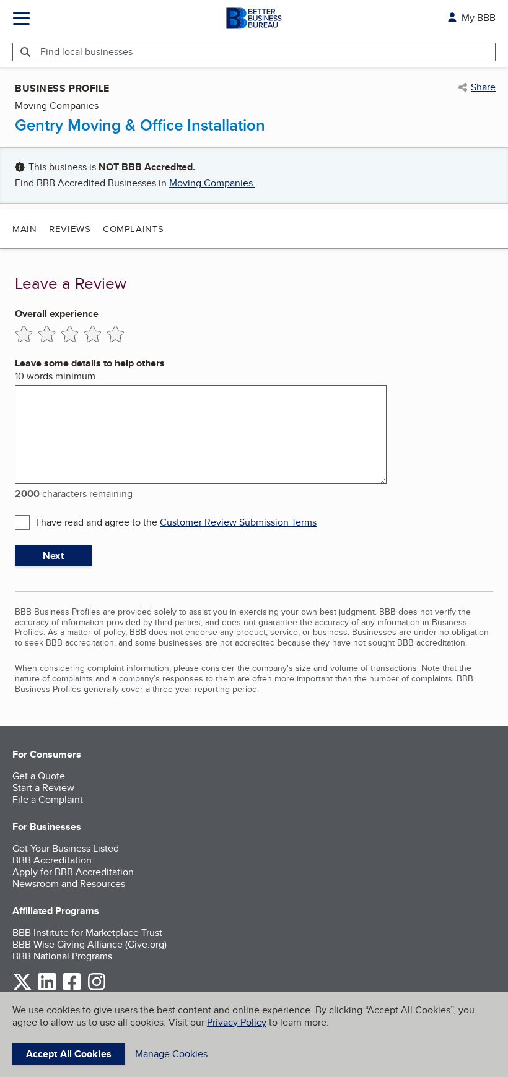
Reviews (69, 228)
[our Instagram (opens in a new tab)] (97, 988)
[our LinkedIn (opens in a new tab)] (47, 988)
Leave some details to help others (90, 363)
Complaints (133, 228)
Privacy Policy (236, 1022)
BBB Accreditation (52, 860)
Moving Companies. (212, 183)
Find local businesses (86, 52)
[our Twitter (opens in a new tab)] (22, 988)
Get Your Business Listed (65, 848)
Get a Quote (38, 776)
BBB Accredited (157, 167)
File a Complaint (47, 799)
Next (53, 555)
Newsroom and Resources (68, 883)
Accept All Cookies (69, 1054)
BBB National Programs (62, 956)
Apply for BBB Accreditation (73, 872)
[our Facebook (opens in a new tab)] (72, 988)
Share (483, 87)
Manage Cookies (171, 1054)
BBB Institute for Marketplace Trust (87, 932)
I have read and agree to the (176, 522)
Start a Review (43, 788)
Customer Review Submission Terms (238, 522)
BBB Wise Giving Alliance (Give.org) (89, 944)
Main (24, 228)
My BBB (479, 18)
